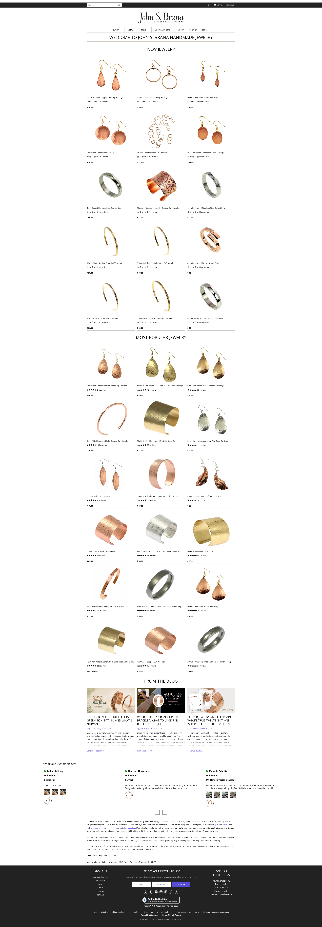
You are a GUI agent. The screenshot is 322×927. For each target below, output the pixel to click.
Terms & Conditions (164, 912)
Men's (144, 30)
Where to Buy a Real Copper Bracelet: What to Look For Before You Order (157, 720)
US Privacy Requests (183, 912)
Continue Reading (94, 751)
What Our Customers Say (59, 764)
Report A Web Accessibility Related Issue (161, 906)
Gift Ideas (104, 912)
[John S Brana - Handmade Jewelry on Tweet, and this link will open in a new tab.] (145, 892)
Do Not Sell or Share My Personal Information (212, 912)
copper (104, 828)
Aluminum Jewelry (221, 880)
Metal (131, 30)
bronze (110, 828)
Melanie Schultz (217, 771)
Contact (193, 30)
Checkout (230, 5)
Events (100, 884)
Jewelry (116, 30)
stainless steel (129, 828)
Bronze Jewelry (221, 887)
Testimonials (100, 880)
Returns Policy (133, 912)
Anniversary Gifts (163, 30)
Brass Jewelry (221, 884)
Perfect (129, 779)
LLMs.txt (100, 895)
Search (100, 888)
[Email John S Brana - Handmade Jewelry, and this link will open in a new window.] (176, 892)
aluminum (95, 828)
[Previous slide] (157, 812)
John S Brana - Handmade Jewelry (157, 919)
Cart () (219, 5)
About (181, 30)
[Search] (119, 5)
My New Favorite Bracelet (220, 779)
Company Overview (100, 877)
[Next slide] (164, 812)
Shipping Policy (118, 912)
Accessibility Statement (149, 915)
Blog (204, 30)
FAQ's (95, 912)
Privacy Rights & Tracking (171, 915)
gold (216, 825)
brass (116, 828)
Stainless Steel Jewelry (221, 894)
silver (225, 825)
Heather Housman (138, 771)
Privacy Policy (148, 912)
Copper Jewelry (221, 891)
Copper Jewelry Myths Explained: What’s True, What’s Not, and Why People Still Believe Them (211, 720)
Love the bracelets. (53, 785)
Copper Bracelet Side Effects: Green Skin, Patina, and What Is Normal (110, 720)
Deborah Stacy (54, 771)
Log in (208, 5)
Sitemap (101, 891)
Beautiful (49, 779)
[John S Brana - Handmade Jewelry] (161, 17)
